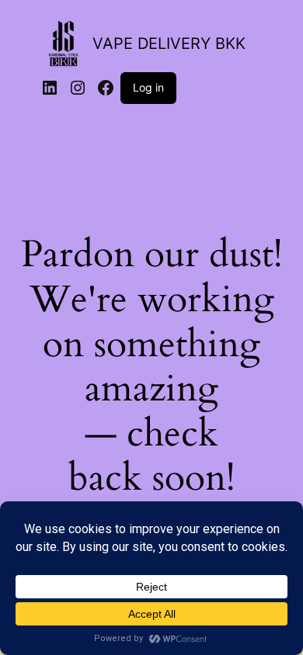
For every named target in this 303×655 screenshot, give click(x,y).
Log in (148, 87)
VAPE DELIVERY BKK (169, 43)
